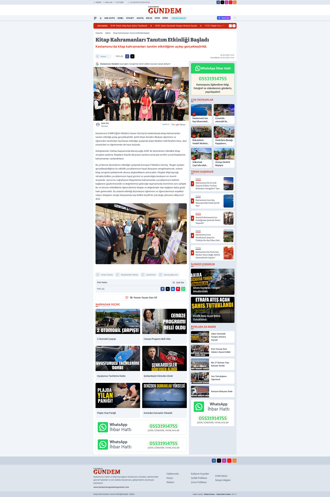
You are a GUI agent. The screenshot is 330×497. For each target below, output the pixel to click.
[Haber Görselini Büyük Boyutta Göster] (141, 94)
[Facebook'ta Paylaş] (127, 56)
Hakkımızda (173, 473)
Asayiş (140, 18)
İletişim (119, 2)
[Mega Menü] (95, 18)
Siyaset (130, 18)
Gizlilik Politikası (199, 478)
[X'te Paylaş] (132, 56)
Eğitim (108, 33)
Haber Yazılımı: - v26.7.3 (215, 494)
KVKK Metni (221, 476)
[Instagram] (226, 2)
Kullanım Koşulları (200, 473)
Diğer (165, 18)
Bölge (149, 18)
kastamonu (151, 275)
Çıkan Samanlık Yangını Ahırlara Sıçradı (134, 26)
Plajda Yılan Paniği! (174, 26)
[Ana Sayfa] (101, 18)
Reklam (108, 2)
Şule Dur (105, 124)
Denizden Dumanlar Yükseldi (210, 26)
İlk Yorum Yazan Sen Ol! (143, 297)
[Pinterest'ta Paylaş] (178, 289)
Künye (98, 2)
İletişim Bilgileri (223, 480)
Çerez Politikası (199, 482)
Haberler (99, 33)
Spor (157, 18)
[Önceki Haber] (230, 25)
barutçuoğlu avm (171, 275)
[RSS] (235, 2)
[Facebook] (218, 2)
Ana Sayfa (109, 18)
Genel (120, 18)
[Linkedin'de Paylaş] (173, 289)
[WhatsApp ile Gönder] (183, 289)
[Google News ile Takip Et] (178, 124)
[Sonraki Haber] (234, 25)
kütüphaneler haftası (129, 275)
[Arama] (235, 18)
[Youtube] (230, 2)
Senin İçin (226, 18)
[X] (222, 2)
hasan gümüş (103, 56)
